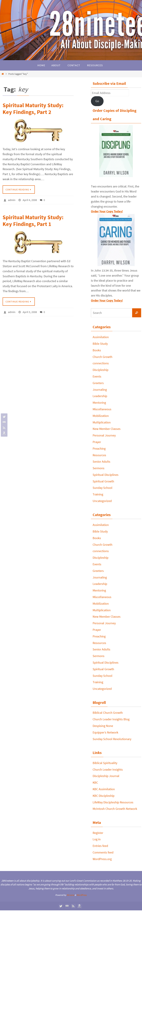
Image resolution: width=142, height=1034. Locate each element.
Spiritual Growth (103, 481)
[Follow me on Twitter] (3, 416)
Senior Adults (101, 462)
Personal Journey (104, 435)
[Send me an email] (3, 422)
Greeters (98, 383)
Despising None (103, 726)
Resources (99, 455)
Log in (97, 839)
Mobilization (101, 416)
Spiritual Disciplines (105, 475)
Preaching (99, 449)
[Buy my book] (3, 433)
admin (11, 199)
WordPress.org (102, 859)
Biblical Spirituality (105, 763)
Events (97, 376)
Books (97, 350)
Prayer (97, 442)
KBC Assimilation (104, 789)
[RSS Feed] (3, 427)
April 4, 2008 (30, 199)
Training (98, 494)
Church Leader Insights (108, 769)
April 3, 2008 (30, 310)
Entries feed (100, 846)
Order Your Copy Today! (107, 300)
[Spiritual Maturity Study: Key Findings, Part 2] (38, 131)
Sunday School (102, 488)
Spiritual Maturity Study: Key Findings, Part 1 (33, 220)
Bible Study (100, 344)
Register (98, 833)
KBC (95, 782)
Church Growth (102, 357)
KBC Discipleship (103, 796)
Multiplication (102, 422)
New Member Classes (107, 429)
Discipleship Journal (106, 776)
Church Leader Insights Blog (111, 719)
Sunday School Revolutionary (112, 739)
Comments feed (103, 852)
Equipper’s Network (105, 732)
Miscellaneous (102, 409)
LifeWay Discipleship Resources (113, 802)
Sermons (98, 468)
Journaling (100, 390)
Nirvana (70, 895)
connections (101, 363)
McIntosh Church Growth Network (115, 809)
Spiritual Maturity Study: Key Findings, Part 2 (33, 108)
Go (97, 101)
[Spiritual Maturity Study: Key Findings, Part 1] (38, 242)
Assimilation (101, 337)
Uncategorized (102, 501)
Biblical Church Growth (108, 713)
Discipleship (100, 370)
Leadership (100, 396)
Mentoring (99, 403)
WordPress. (82, 895)
